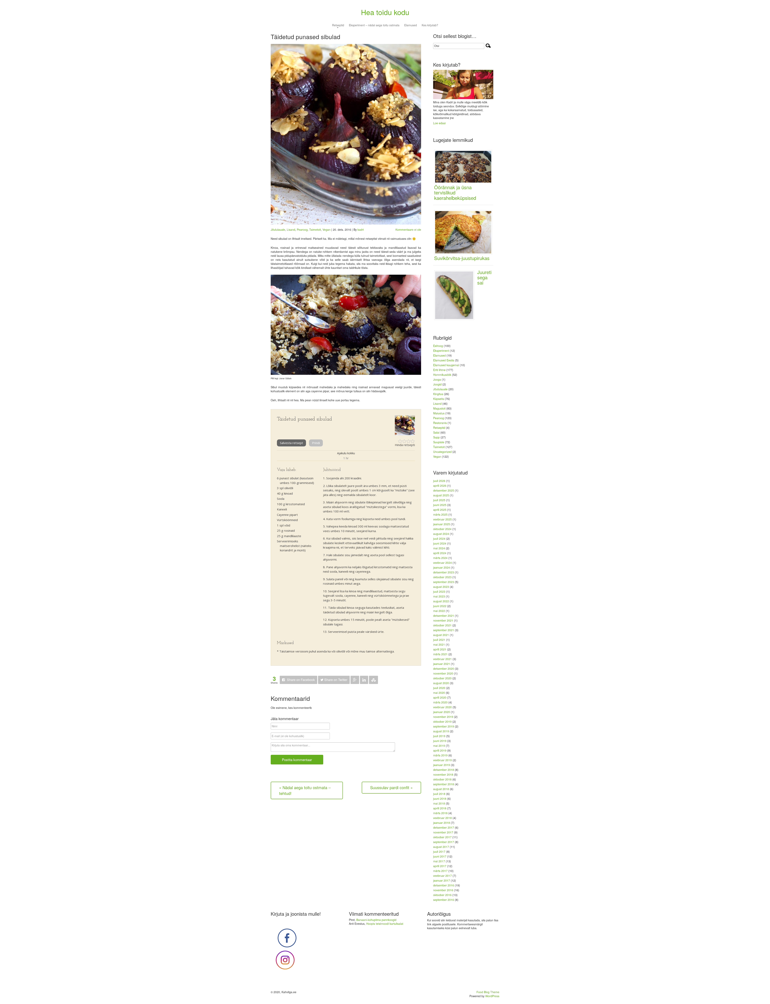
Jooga (437, 379)
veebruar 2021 (442, 659)
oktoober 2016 (442, 895)
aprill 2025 (439, 510)
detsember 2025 (443, 490)
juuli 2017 (439, 852)
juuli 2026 (439, 481)
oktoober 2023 (442, 577)
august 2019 (441, 731)
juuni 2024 (439, 543)
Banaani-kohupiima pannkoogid (376, 920)
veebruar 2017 (442, 876)
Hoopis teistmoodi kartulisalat (384, 924)
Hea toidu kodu (385, 12)
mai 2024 (439, 548)
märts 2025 (440, 514)
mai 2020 (439, 693)
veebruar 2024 (442, 563)
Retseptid (338, 25)
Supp (436, 437)
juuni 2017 (439, 856)
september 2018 (443, 784)
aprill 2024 (439, 553)
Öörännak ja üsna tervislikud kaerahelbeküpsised (455, 192)
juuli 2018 (439, 794)
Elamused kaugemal (446, 365)
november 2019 (443, 717)
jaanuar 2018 (441, 823)
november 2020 (443, 673)
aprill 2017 (439, 866)
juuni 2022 (439, 606)
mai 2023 (439, 596)
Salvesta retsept (291, 443)
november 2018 (443, 774)
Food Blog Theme (487, 992)
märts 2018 (440, 813)
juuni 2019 (439, 741)
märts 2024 (440, 558)
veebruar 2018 (442, 818)
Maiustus (439, 413)
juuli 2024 (439, 539)
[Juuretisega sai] (455, 295)
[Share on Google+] (355, 680)
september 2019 (443, 726)
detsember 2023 (443, 572)
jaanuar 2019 (441, 765)
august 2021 (441, 635)
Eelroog (438, 346)
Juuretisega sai (484, 277)
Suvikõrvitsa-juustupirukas (461, 257)
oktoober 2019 (442, 721)
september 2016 (443, 900)
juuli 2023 (439, 591)
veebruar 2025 (442, 519)
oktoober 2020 (442, 678)
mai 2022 (439, 611)
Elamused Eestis (443, 360)
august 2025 (441, 495)
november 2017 (443, 832)
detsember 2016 (443, 885)
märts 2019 (440, 755)
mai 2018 (439, 803)
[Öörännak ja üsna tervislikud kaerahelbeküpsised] (464, 166)
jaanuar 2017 (441, 880)
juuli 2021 (439, 640)
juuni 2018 (439, 799)
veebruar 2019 (442, 760)
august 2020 (441, 683)
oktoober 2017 (442, 837)
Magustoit (439, 408)
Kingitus (438, 394)
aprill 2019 (439, 750)
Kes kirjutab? (430, 25)
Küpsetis (438, 399)
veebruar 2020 (442, 707)
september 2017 (443, 842)
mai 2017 (439, 861)
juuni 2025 (439, 505)
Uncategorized (442, 452)
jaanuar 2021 (441, 664)
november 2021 (443, 620)
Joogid (437, 384)
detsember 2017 (443, 827)
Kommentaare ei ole (408, 230)
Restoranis (440, 423)
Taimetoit (315, 230)
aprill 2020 (439, 697)
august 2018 (441, 789)
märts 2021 (440, 654)
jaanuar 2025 (441, 524)
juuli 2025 (439, 500)
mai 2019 (439, 746)
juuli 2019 (439, 736)
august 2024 (441, 534)
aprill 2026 (439, 486)
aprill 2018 (439, 808)
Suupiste (438, 442)
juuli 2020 (439, 688)
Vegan (326, 230)
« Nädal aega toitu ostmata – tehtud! (305, 790)
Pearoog (302, 230)
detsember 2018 (443, 770)
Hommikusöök (442, 375)
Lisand (291, 230)
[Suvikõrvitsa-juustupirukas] (464, 232)
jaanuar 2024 (441, 567)
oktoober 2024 (442, 529)
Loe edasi (439, 123)
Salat (436, 432)
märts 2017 (440, 871)
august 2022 (441, 601)
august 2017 (441, 847)
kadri (361, 230)
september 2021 (443, 630)
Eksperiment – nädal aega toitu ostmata (374, 25)
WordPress (492, 996)
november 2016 (443, 890)
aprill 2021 (439, 649)
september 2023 (443, 582)
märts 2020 (440, 702)
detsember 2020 (443, 669)
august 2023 (441, 587)
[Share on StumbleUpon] (373, 680)
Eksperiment (441, 351)
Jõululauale (278, 230)
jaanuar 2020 (441, 712)
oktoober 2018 (442, 779)
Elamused (410, 25)
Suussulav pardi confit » (391, 787)
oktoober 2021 (442, 625)
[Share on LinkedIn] (364, 680)
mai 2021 (439, 644)
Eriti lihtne (439, 370)
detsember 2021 (443, 616)
